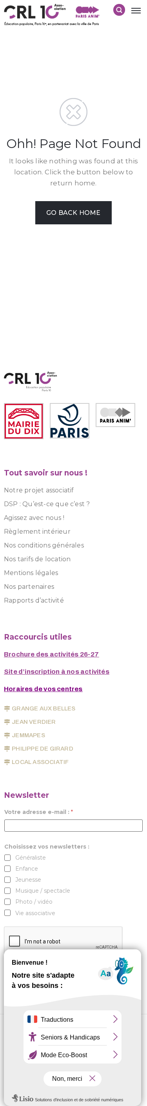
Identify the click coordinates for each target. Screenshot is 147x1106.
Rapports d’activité (34, 600)
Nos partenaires (29, 586)
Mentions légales (31, 573)
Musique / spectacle (42, 890)
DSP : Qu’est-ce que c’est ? (47, 504)
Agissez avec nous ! (34, 518)
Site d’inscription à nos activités (56, 671)
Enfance (26, 868)
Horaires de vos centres (43, 689)
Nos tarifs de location (37, 559)
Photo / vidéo (34, 901)
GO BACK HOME (73, 212)
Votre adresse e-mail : (38, 812)
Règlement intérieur (37, 531)
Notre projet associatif (39, 490)
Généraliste (30, 857)
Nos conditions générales (44, 545)
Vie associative (35, 913)
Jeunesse (28, 879)
